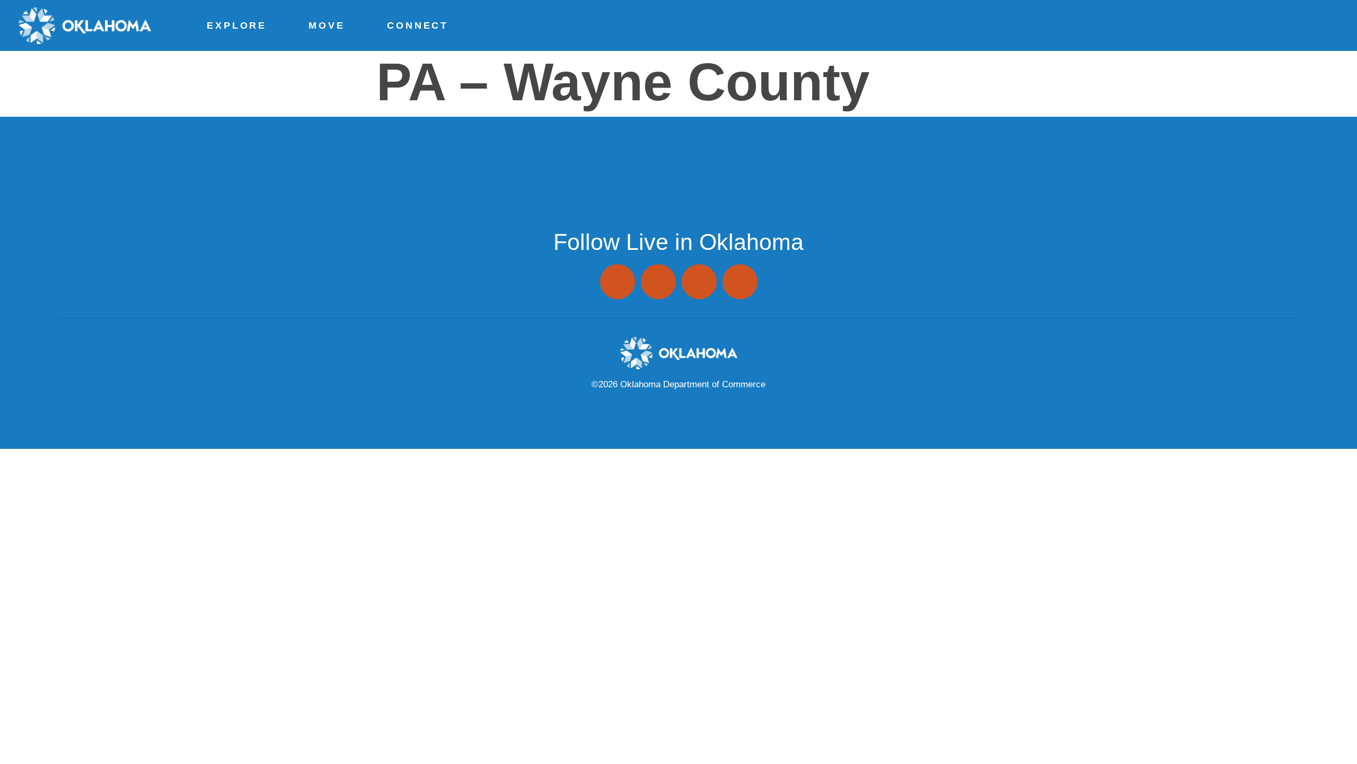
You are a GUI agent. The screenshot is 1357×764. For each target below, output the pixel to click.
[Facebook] (658, 281)
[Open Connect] (452, 25)
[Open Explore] (270, 25)
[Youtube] (739, 281)
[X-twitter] (699, 281)
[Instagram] (617, 281)
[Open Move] (349, 25)
